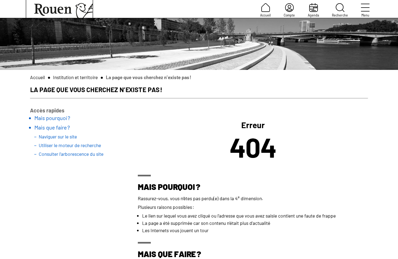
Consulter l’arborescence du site (71, 154)
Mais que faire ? (52, 127)
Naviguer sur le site (58, 137)
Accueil (265, 15)
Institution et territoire (75, 77)
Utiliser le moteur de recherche (70, 145)
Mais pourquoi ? (52, 118)
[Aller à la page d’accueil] (59, 9)
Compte (289, 15)
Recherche (340, 15)
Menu (365, 15)
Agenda (313, 15)
